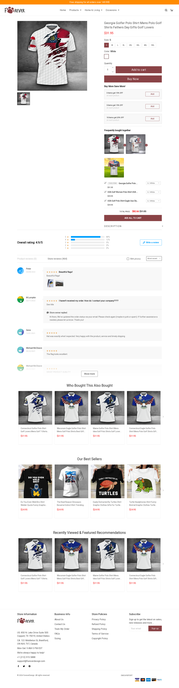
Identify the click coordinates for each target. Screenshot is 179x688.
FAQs (57, 633)
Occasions (111, 10)
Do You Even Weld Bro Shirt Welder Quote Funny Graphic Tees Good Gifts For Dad (33, 504)
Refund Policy (98, 624)
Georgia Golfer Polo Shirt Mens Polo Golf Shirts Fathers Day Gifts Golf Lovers (128, 183)
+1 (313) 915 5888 (26, 657)
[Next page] (163, 417)
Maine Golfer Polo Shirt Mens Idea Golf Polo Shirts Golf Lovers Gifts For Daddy (107, 430)
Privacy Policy (99, 619)
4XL (145, 45)
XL (124, 45)
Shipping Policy (99, 629)
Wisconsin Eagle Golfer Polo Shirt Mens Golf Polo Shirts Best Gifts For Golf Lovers (71, 430)
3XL (137, 45)
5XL (152, 45)
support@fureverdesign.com (31, 661)
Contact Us (60, 624)
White (113, 51)
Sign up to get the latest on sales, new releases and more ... (145, 621)
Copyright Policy (100, 638)
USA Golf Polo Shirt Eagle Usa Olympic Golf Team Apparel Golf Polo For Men (123, 201)
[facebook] (19, 666)
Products (74, 10)
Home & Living (92, 10)
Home (63, 10)
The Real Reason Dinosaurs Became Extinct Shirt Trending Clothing (70, 504)
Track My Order (62, 629)
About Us (59, 619)
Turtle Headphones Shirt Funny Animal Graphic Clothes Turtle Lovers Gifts (142, 504)
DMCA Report (127, 675)
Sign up (155, 628)
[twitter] (25, 666)
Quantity (108, 63)
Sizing (58, 638)
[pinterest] (30, 666)
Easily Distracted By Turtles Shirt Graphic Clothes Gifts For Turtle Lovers (107, 504)
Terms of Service (100, 633)
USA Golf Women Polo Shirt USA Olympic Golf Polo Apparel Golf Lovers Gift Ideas (123, 192)
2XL (130, 45)
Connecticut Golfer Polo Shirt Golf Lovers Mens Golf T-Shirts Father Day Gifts (34, 430)
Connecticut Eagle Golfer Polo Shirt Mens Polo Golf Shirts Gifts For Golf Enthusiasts (143, 430)
